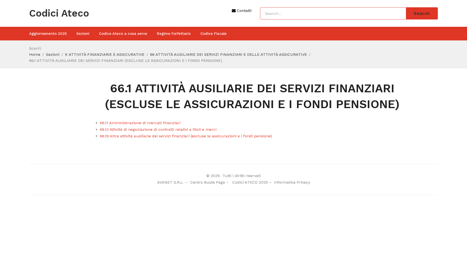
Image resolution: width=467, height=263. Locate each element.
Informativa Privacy (291, 182)
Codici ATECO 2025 (250, 182)
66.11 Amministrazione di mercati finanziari (140, 123)
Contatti (243, 10)
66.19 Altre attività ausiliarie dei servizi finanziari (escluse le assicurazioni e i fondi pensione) (186, 136)
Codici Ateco (59, 13)
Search (422, 13)
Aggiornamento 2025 (48, 33)
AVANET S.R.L (170, 182)
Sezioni (82, 33)
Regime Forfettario (174, 33)
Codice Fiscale (213, 33)
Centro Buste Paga (207, 182)
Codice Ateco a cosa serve (123, 33)
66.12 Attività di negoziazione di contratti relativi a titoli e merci (158, 129)
